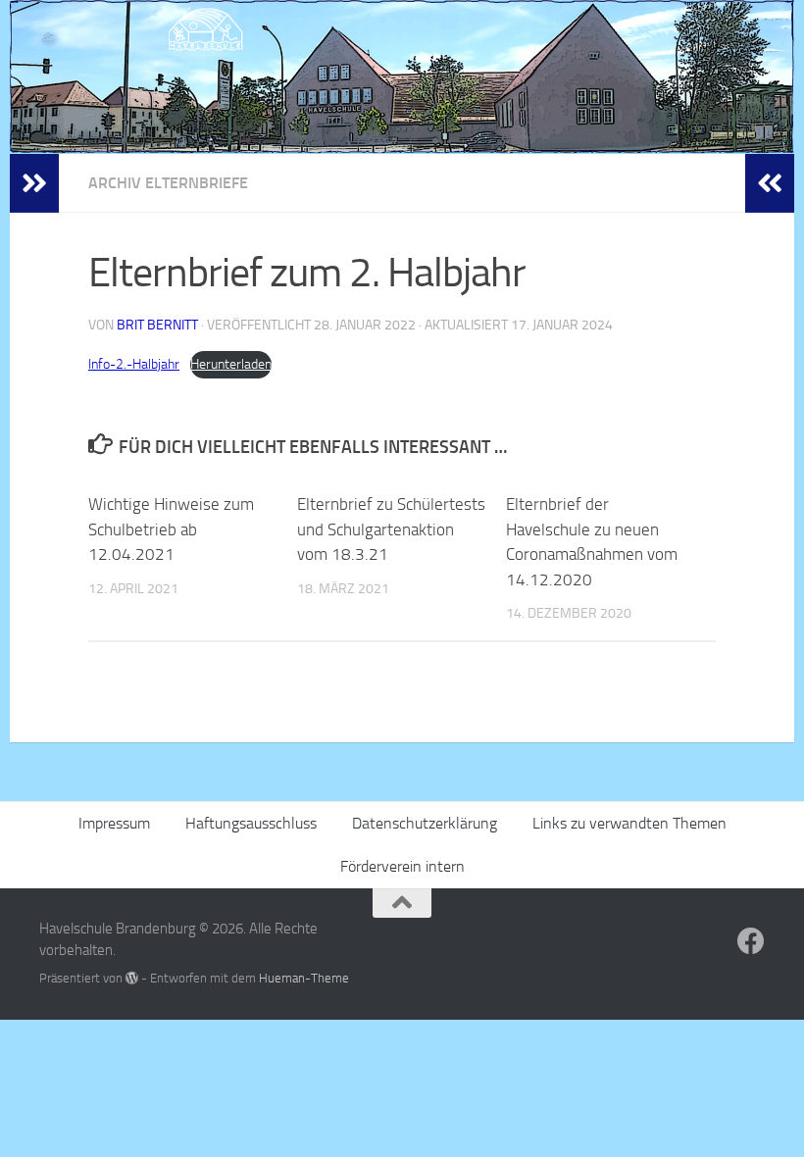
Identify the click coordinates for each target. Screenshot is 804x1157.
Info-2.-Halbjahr (133, 364)
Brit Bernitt (157, 325)
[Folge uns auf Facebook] (751, 941)
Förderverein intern (402, 866)
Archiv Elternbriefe (168, 183)
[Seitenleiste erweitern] (34, 183)
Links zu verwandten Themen (629, 823)
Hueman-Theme (304, 978)
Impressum (114, 823)
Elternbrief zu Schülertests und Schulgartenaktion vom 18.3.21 (391, 529)
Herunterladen (231, 364)
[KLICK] (402, 77)
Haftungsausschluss (251, 823)
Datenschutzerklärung (424, 823)
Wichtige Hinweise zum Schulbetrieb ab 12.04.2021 (171, 529)
